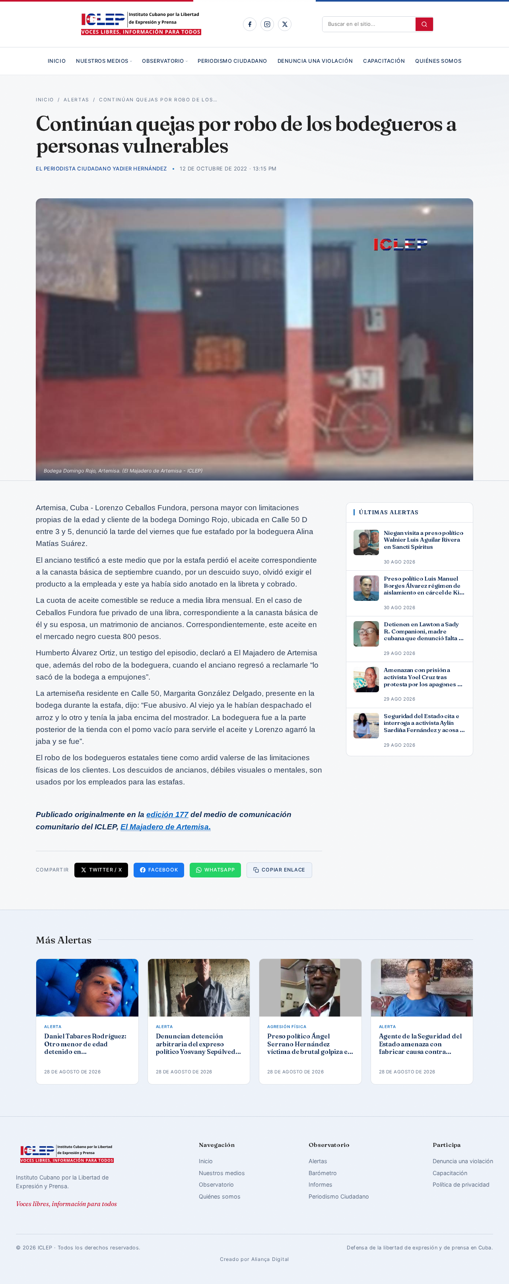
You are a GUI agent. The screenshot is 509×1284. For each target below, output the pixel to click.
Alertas (76, 100)
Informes (320, 1184)
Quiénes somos (438, 61)
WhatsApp (219, 870)
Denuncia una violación (315, 61)
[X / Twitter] (284, 24)
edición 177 (167, 814)
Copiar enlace (283, 870)
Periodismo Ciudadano (232, 61)
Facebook (163, 870)
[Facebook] (249, 24)
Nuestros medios (102, 61)
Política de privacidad (461, 1184)
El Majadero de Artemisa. (165, 827)
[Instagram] (267, 24)
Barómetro (323, 1173)
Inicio (57, 61)
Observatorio (163, 61)
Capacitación (384, 61)
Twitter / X (105, 870)
